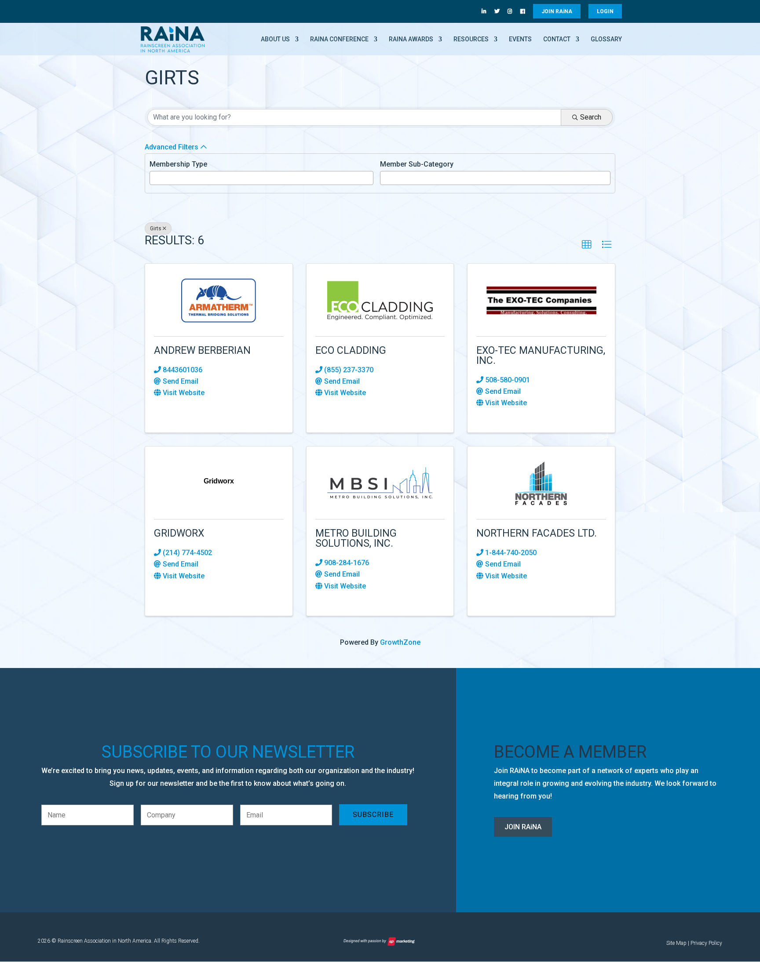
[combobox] (261, 178)
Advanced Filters (171, 147)
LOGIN (605, 11)
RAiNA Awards (411, 39)
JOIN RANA (556, 11)
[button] (587, 245)
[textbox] (154, 177)
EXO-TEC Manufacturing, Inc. (540, 356)
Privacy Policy (706, 943)
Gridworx (179, 533)
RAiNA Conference (339, 39)
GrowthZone (400, 642)
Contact (556, 39)
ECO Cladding (350, 350)
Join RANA (522, 827)
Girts (155, 228)
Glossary (606, 39)
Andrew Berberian (202, 350)
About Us (275, 39)
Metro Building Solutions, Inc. (356, 538)
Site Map (676, 943)
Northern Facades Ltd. (536, 533)
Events (520, 39)
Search (590, 117)
